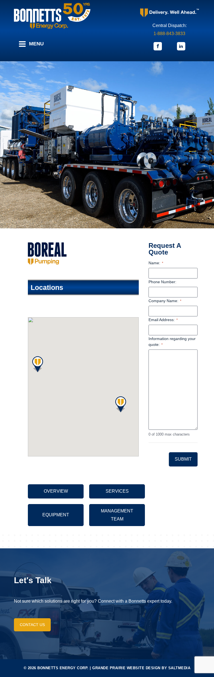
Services (117, 491)
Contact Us (32, 624)
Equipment (55, 514)
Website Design (143, 668)
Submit (183, 459)
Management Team (117, 515)
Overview (56, 491)
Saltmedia (179, 668)
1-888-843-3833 (169, 33)
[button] (37, 364)
